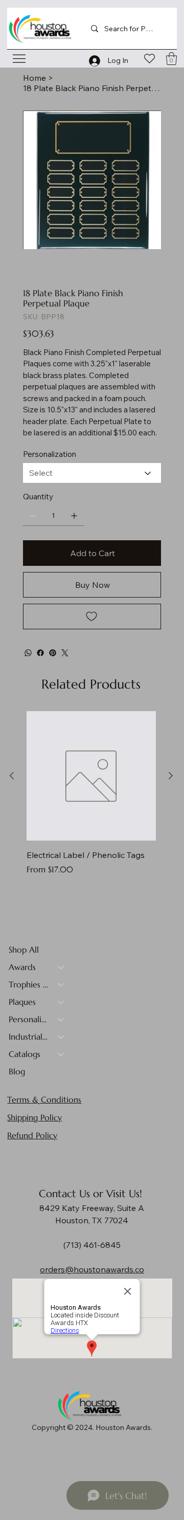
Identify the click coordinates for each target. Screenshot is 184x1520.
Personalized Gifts (29, 1019)
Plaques (22, 1002)
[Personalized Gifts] (61, 1019)
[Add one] (74, 515)
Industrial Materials (29, 1036)
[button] (171, 58)
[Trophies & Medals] (61, 984)
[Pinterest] (53, 653)
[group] (91, 799)
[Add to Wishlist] (92, 616)
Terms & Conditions (44, 1099)
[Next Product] (171, 775)
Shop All (24, 949)
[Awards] (61, 967)
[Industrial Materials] (61, 1036)
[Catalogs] (61, 1054)
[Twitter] (65, 653)
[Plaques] (61, 1001)
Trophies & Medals (29, 984)
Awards (22, 967)
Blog (17, 1071)
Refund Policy (32, 1135)
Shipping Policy (34, 1117)
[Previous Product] (12, 775)
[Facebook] (40, 653)
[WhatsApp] (28, 653)
